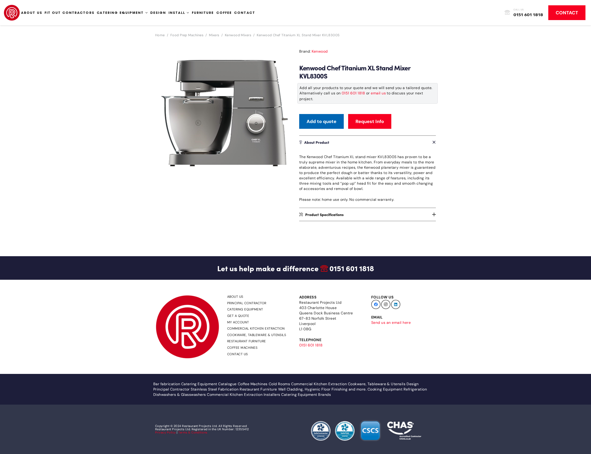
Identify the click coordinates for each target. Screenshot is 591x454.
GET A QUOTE (238, 316)
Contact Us (237, 354)
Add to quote (321, 121)
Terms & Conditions (193, 432)
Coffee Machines (242, 348)
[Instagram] (385, 304)
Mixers (214, 35)
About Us (235, 297)
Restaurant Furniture (246, 341)
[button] (284, 52)
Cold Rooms (279, 384)
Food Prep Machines (187, 35)
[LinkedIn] (395, 304)
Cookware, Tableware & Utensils (256, 335)
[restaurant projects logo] (12, 13)
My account (238, 322)
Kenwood (320, 51)
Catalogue (227, 384)
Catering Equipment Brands (306, 394)
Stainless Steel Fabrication (214, 389)
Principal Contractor (246, 303)
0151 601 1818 (353, 93)
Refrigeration (415, 389)
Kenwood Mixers (238, 35)
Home (160, 35)
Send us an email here (391, 322)
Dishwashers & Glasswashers (179, 394)
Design (413, 384)
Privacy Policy (165, 432)
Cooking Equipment (385, 389)
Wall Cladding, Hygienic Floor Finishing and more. (322, 389)
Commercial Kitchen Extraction (256, 328)
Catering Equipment (245, 309)
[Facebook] (375, 304)
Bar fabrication (166, 384)
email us (378, 93)
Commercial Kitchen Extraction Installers (243, 394)
